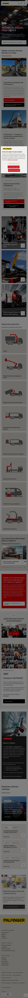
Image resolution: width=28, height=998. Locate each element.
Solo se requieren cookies (13, 167)
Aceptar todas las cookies (14, 170)
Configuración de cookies (13, 163)
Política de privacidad (12, 159)
